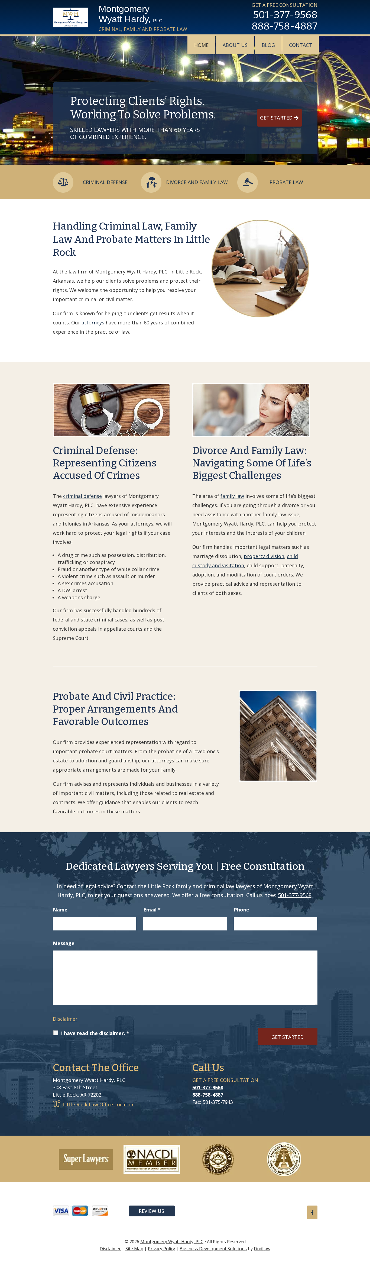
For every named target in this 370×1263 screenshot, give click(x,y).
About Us (235, 45)
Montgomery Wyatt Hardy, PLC (171, 1242)
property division (264, 556)
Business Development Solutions (213, 1249)
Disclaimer (65, 1019)
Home (201, 45)
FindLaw (262, 1249)
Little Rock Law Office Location (99, 1104)
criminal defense (82, 496)
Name (60, 909)
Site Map (134, 1249)
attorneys (93, 322)
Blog (268, 45)
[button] (364, 1223)
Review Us (151, 1211)
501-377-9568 (285, 15)
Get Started (276, 117)
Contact (300, 45)
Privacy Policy (161, 1249)
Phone (241, 909)
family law (232, 496)
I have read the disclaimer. (95, 1033)
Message (63, 943)
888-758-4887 (284, 26)
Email (152, 909)
